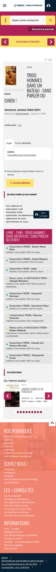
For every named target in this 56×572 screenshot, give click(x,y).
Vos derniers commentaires (19, 515)
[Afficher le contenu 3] (21, 412)
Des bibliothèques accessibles (20, 535)
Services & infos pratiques (18, 436)
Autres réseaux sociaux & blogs (20, 479)
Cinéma (8, 446)
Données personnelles (27, 542)
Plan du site (10, 548)
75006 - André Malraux (35, 259)
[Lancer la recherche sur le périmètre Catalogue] (50, 20)
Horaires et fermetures (16, 499)
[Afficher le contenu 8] (35, 412)
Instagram (10, 472)
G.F (20, 125)
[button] (50, 6)
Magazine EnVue (13, 532)
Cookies (8, 542)
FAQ (6, 528)
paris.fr (4, 557)
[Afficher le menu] (4, 5)
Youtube (8, 476)
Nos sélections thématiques (19, 502)
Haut (52, 423)
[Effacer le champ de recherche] (44, 20)
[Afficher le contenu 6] (29, 412)
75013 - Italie (29, 268)
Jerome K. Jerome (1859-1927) (22, 109)
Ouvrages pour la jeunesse (21, 155)
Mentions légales (13, 545)
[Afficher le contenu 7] (32, 412)
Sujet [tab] (9, 143)
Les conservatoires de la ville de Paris (19, 564)
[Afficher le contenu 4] (24, 412)
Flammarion (22, 113)
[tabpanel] (28, 153)
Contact (15, 528)
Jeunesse (9, 449)
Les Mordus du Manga (16, 512)
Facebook (9, 469)
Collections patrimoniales (18, 453)
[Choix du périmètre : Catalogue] (5, 20)
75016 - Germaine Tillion (36, 305)
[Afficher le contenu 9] (38, 412)
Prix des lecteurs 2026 (16, 505)
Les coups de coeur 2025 (17, 509)
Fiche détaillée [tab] (23, 143)
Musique (8, 443)
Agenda (8, 439)
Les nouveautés (12, 495)
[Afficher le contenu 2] (18, 412)
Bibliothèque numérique (17, 456)
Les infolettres (11, 482)
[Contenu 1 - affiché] (15, 412)
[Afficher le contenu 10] (41, 412)
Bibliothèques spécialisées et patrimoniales (22, 560)
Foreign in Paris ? (13, 538)
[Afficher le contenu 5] (27, 412)
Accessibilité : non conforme (15, 567)
